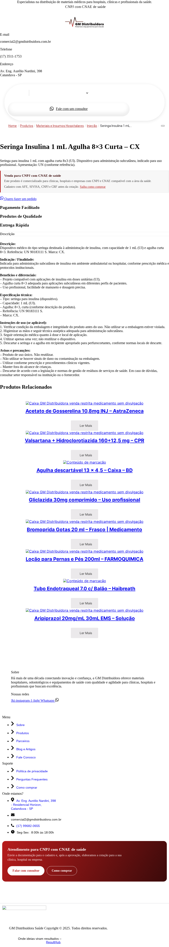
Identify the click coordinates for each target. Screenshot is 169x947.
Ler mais (85, 425)
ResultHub (53, 942)
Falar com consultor (26, 870)
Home (12, 126)
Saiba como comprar (93, 186)
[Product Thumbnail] (163, 125)
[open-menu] (83, 100)
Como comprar (62, 870)
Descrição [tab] (7, 234)
